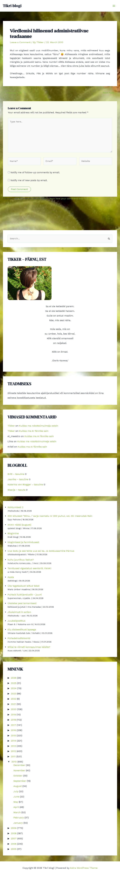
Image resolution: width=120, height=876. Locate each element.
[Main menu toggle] (114, 6)
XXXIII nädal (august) (19, 524)
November (19, 770)
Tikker (11, 425)
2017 (13, 725)
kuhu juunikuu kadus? (21, 559)
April (16, 807)
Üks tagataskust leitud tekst (23, 585)
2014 (13, 740)
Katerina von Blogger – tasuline (25, 484)
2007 (14, 838)
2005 (13, 849)
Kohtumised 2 (15, 507)
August (17, 786)
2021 (13, 704)
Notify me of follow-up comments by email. (35, 172)
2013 (13, 746)
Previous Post (12, 93)
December (19, 765)
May (15, 801)
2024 (13, 688)
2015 (13, 735)
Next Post (110, 93)
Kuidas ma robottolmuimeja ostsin (38, 425)
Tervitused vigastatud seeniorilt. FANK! (29, 568)
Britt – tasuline (16, 474)
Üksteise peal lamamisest (22, 603)
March (17, 812)
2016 (13, 730)
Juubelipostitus (16, 620)
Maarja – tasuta (16, 489)
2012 (13, 751)
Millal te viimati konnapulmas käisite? (29, 647)
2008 (13, 833)
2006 (13, 843)
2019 (13, 714)
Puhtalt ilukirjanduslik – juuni (25, 594)
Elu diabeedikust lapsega (22, 629)
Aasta (11, 577)
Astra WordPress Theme (83, 868)
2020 (13, 709)
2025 (13, 683)
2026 (13, 677)
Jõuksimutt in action (19, 612)
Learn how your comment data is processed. (73, 198)
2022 (13, 698)
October (17, 775)
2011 (13, 756)
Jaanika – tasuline (18, 479)
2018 (13, 719)
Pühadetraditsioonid (19, 638)
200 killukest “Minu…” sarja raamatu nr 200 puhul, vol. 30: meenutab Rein (50, 516)
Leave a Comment (20, 42)
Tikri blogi (12, 5)
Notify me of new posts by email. (29, 180)
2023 (13, 693)
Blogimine (13, 533)
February (18, 817)
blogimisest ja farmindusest (23, 542)
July (15, 791)
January (18, 822)
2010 (14, 761)
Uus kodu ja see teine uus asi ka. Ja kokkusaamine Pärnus (41, 551)
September (19, 780)
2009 (13, 828)
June (16, 796)
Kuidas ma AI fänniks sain (33, 431)
